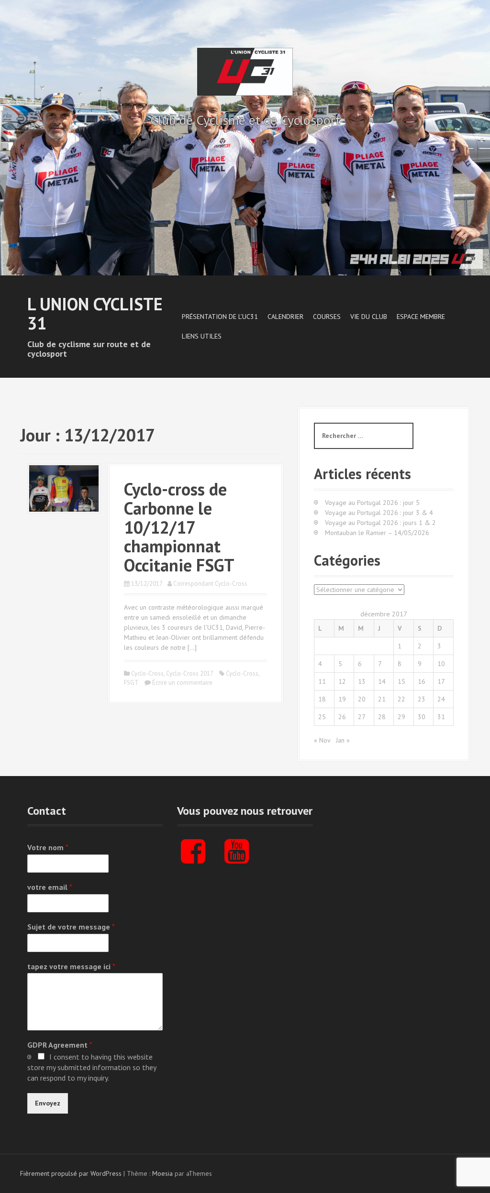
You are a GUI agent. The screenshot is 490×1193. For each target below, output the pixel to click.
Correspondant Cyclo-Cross (210, 584)
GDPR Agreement (59, 1045)
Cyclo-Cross (147, 673)
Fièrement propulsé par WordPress (71, 1173)
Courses (327, 316)
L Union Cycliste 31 (95, 313)
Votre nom (47, 847)
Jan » (343, 740)
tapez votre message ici (71, 966)
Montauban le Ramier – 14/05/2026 (377, 532)
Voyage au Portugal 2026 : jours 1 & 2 (380, 522)
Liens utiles (202, 336)
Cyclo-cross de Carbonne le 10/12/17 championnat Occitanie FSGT (179, 527)
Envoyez (47, 1103)
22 (401, 699)
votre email (49, 887)
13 (362, 681)
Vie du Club (368, 316)
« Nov (322, 740)
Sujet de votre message (71, 926)
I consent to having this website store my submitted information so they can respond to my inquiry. (91, 1067)
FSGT (131, 683)
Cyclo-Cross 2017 (189, 673)
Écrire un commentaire (182, 683)
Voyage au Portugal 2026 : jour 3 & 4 (379, 512)
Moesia (162, 1173)
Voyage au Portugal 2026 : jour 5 (372, 502)
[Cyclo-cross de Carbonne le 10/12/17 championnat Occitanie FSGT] (63, 487)
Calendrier (285, 316)
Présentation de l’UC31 (220, 316)
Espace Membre (421, 316)
